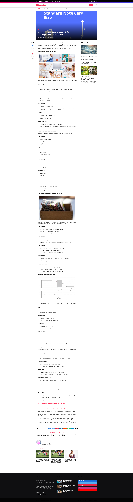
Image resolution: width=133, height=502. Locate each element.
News (54, 4)
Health (70, 4)
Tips (82, 4)
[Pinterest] (32, 53)
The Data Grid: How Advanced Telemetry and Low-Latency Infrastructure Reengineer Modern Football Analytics (56, 461)
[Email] (32, 59)
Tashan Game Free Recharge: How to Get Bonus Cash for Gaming (70, 460)
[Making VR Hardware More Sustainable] (59, 491)
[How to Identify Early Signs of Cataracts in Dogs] (89, 70)
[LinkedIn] (32, 51)
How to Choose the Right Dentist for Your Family (68, 481)
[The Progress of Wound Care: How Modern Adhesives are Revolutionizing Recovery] (89, 49)
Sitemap (58, 1)
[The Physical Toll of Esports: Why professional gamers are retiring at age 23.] (42, 454)
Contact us (46, 1)
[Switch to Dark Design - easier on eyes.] (94, 4)
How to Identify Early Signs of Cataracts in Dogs (88, 79)
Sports (74, 4)
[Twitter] (32, 48)
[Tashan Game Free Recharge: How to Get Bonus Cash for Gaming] (71, 454)
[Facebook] (32, 45)
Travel (85, 4)
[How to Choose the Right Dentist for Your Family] (59, 481)
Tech (78, 4)
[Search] (96, 5)
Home (50, 4)
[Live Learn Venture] (41, 5)
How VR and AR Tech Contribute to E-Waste (69, 486)
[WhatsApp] (32, 56)
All (38, 29)
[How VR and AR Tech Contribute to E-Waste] (59, 486)
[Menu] (36, 1)
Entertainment (59, 4)
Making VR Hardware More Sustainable (68, 491)
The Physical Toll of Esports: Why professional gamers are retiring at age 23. (42, 460)
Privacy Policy (41, 1)
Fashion (65, 4)
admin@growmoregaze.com (43, 494)
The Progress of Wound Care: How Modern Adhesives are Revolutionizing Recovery (89, 58)
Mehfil (42, 37)
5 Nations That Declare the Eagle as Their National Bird (49, 406)
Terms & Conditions (52, 1)
